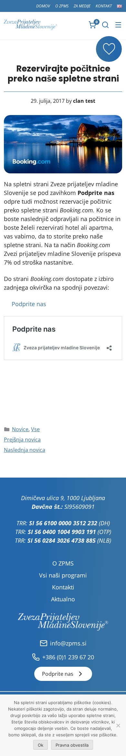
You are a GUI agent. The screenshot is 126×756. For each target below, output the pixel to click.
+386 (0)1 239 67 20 (68, 657)
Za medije (82, 6)
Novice (20, 429)
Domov (43, 6)
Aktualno (63, 599)
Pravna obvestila (72, 745)
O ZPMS (61, 6)
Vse (35, 429)
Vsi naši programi (63, 575)
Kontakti (63, 587)
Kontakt (104, 6)
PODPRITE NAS (109, 49)
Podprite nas (29, 304)
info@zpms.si (68, 643)
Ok (40, 745)
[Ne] (118, 725)
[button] (105, 25)
